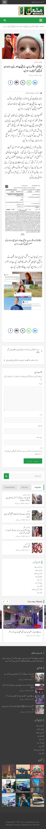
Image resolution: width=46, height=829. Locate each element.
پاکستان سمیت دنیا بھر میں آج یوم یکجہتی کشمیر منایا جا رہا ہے (17, 515)
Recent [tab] (25, 487)
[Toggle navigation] (40, 20)
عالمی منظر (40, 583)
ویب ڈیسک (31, 75)
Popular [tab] (38, 487)
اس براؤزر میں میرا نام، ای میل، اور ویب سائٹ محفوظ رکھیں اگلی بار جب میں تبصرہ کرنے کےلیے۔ (23, 452)
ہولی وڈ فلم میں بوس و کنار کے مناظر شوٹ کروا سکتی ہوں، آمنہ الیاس (18, 531)
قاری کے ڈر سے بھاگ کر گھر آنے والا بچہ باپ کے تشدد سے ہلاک (18, 499)
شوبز (41, 580)
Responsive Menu (4, 2)
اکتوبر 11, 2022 (30, 635)
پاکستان (40, 62)
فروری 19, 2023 (25, 503)
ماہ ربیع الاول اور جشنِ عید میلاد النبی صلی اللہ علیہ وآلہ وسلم (25, 632)
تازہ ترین (36, 62)
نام (41, 415)
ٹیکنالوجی (40, 577)
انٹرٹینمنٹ (28, 528)
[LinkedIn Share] (35, 82)
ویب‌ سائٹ (39, 437)
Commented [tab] (10, 487)
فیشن (24, 528)
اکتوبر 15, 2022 (29, 690)
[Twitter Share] (22, 82)
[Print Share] (16, 82)
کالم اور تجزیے (27, 544)
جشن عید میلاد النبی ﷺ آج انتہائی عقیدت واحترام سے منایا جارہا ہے (18, 707)
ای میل (40, 426)
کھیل (41, 592)
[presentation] (3, 601)
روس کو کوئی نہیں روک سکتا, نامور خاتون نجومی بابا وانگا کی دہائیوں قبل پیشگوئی (23, 351)
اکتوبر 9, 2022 (30, 712)
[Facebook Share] (10, 82)
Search (6, 476)
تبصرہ (40, 384)
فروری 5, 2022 (26, 520)
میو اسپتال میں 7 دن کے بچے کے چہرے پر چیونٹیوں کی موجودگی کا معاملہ (18, 686)
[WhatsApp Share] (28, 82)
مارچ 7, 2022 (38, 75)
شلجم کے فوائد (26, 546)
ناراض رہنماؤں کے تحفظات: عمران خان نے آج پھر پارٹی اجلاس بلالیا (22, 360)
